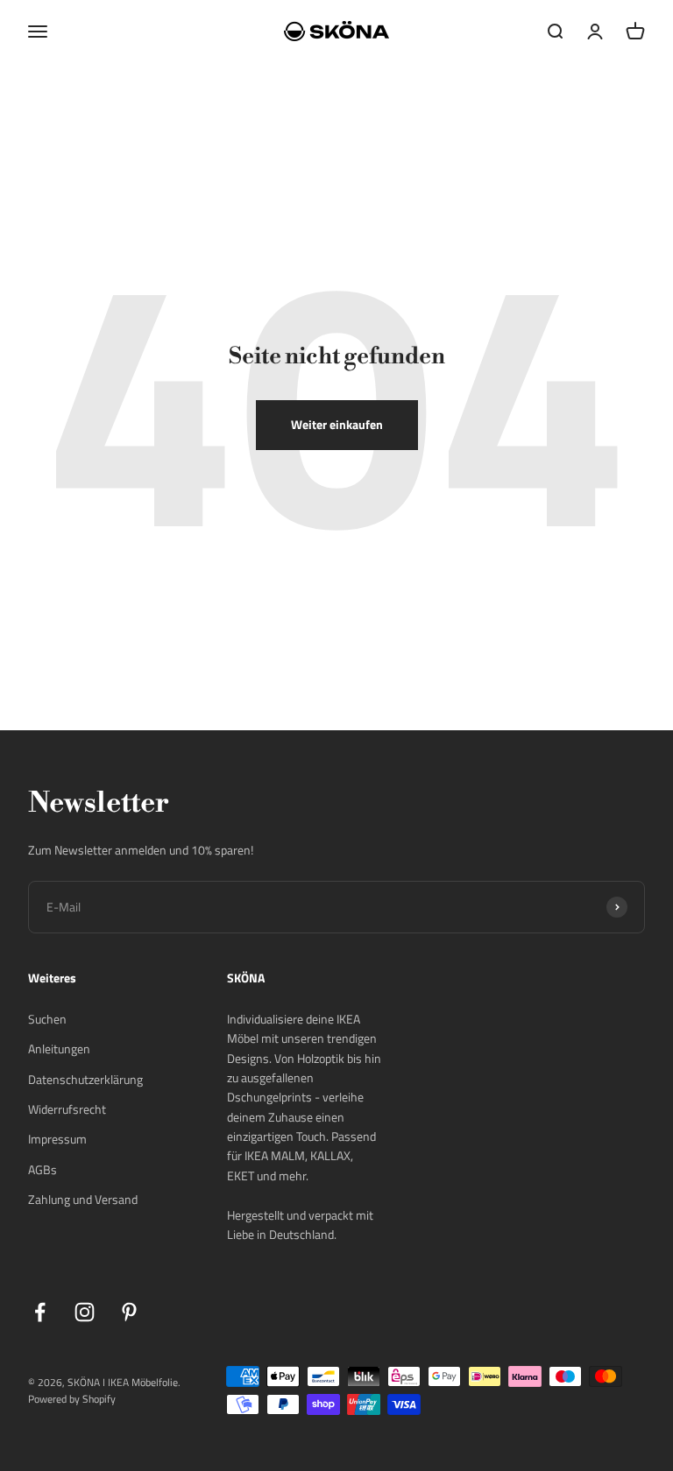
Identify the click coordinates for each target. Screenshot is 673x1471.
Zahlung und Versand (83, 1199)
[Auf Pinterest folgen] (129, 1312)
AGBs (42, 1169)
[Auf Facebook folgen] (40, 1312)
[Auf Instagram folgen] (84, 1312)
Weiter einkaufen (337, 424)
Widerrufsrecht (67, 1109)
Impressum (57, 1139)
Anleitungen (59, 1048)
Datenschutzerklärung (85, 1079)
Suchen (47, 1019)
